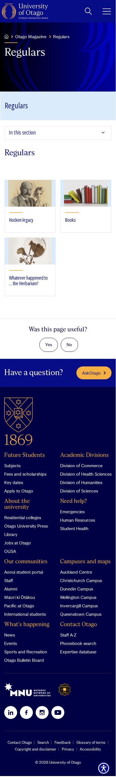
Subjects (12, 465)
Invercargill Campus (79, 605)
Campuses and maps (85, 562)
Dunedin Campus (76, 589)
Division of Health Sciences (86, 474)
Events (10, 643)
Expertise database (78, 651)
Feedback (62, 742)
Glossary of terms (91, 742)
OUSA (10, 551)
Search (43, 742)
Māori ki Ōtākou (19, 597)
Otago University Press (26, 526)
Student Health (74, 528)
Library (10, 534)
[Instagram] (42, 712)
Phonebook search (78, 643)
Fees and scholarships (25, 474)
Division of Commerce (81, 465)
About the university (17, 504)
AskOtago (91, 373)
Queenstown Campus (80, 614)
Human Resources (77, 520)
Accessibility (90, 749)
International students (25, 614)
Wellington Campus (78, 597)
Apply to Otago (18, 491)
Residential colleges (22, 517)
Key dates (13, 482)
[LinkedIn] (10, 712)
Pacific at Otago (19, 605)
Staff (8, 580)
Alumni (10, 589)
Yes (48, 344)
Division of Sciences (79, 491)
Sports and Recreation (25, 651)
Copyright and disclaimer (35, 749)
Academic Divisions (84, 455)
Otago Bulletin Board (24, 660)
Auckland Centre (76, 572)
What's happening (26, 625)
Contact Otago (78, 625)
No (69, 344)
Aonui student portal (23, 572)
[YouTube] (57, 712)
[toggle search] (88, 11)
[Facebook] (26, 712)
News (9, 635)
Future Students (24, 455)
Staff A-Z (68, 635)
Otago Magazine (30, 36)
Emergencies (72, 511)
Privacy (68, 749)
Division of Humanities (81, 482)
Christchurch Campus (81, 580)
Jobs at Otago (17, 542)
